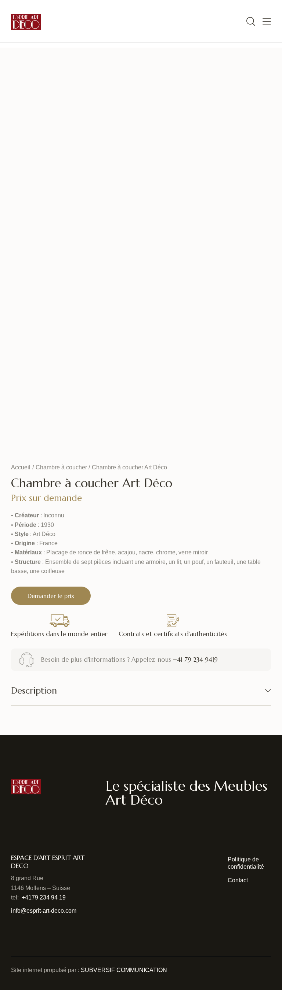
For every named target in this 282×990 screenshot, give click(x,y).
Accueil (20, 467)
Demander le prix (51, 595)
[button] (267, 21)
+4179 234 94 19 (44, 897)
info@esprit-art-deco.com (43, 911)
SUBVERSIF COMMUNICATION (124, 970)
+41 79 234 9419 (195, 659)
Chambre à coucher (61, 467)
